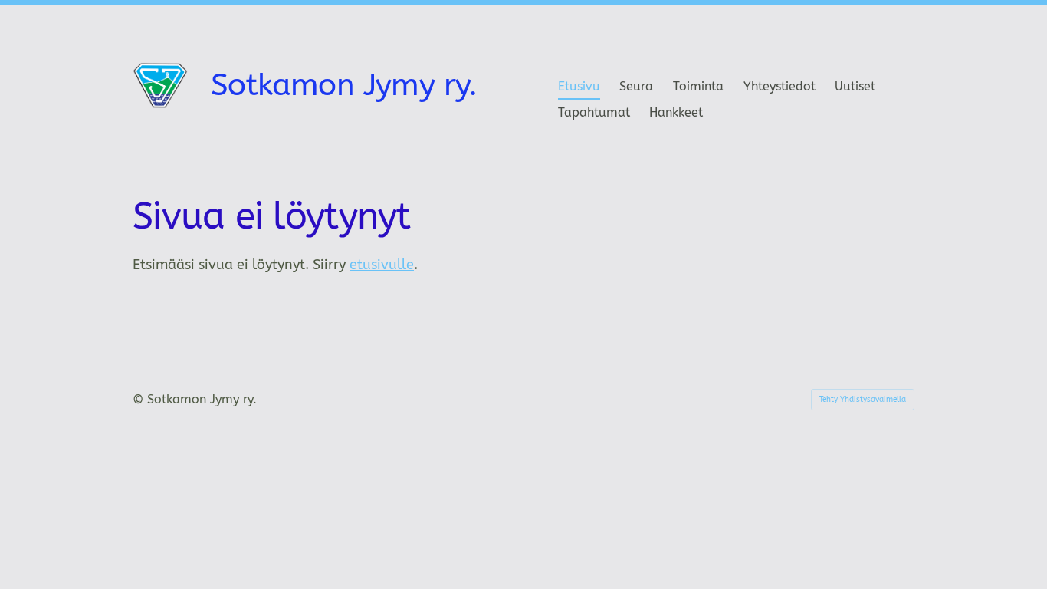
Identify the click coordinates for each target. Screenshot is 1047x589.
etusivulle (382, 264)
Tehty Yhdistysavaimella (862, 399)
